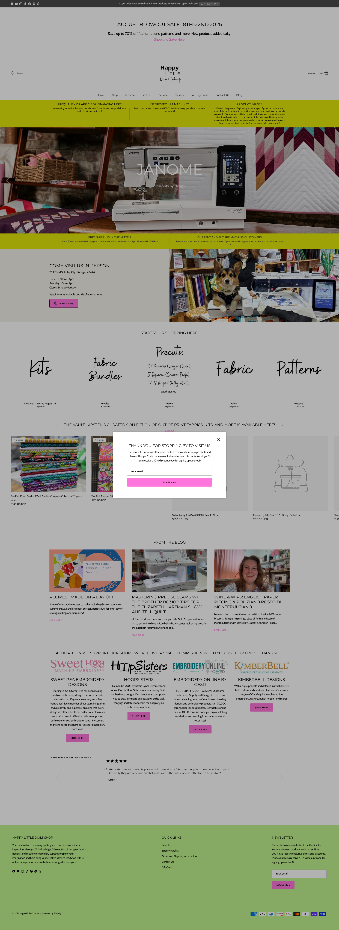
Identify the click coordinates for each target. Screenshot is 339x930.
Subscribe (169, 482)
